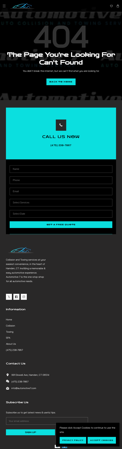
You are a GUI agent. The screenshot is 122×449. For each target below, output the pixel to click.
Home (9, 319)
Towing (9, 331)
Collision (10, 325)
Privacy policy (72, 440)
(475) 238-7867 (14, 349)
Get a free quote (61, 225)
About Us (11, 343)
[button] (4, 6)
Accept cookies (101, 440)
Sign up (30, 432)
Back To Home (60, 82)
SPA (8, 337)
